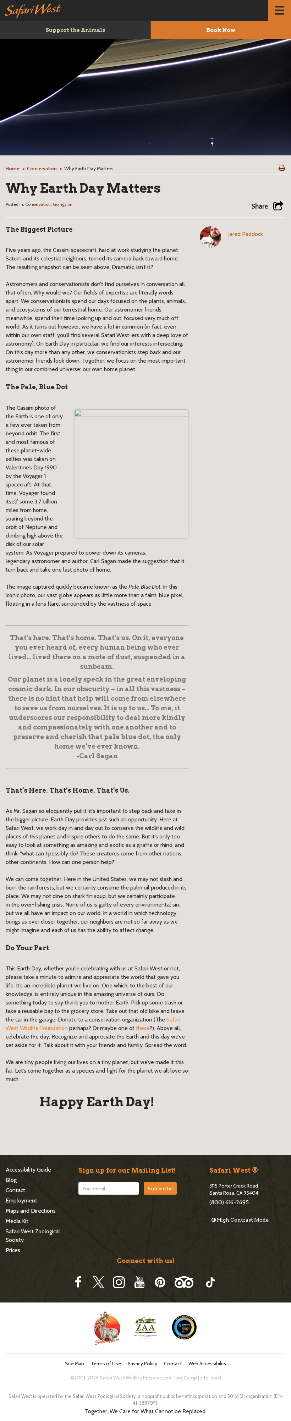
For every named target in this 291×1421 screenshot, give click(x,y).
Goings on (62, 204)
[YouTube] (139, 1282)
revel (215, 1378)
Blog (11, 1180)
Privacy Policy (142, 1364)
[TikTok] (210, 1282)
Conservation (42, 168)
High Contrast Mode (242, 1220)
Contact (15, 1190)
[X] (98, 1282)
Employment (21, 1200)
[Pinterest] (160, 1282)
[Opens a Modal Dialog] (278, 206)
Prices (13, 1250)
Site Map (74, 1364)
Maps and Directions (31, 1210)
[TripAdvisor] (184, 1282)
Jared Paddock (245, 234)
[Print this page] (282, 167)
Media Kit (17, 1221)
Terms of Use (106, 1364)
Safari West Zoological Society (33, 1235)
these (142, 1028)
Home (13, 168)
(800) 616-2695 (229, 1202)
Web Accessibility (207, 1364)
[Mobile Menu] (279, 10)
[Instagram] (119, 1282)
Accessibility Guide (28, 1169)
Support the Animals (75, 30)
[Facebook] (78, 1282)
